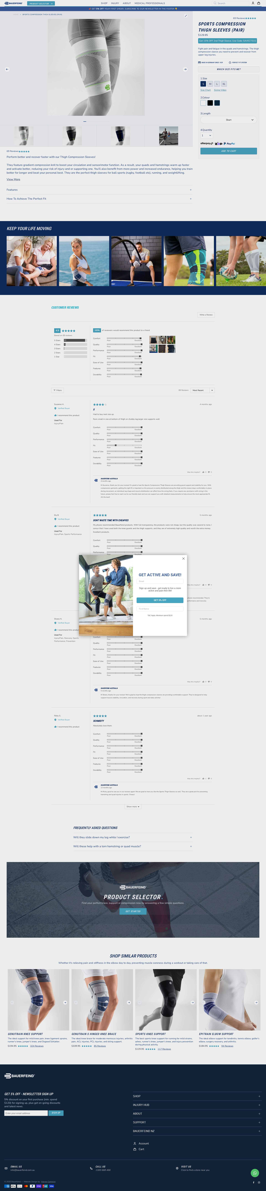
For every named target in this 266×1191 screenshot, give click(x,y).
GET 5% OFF (160, 600)
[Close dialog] (183, 558)
